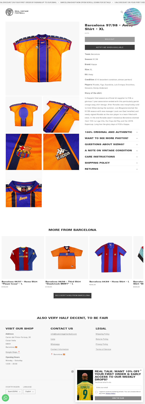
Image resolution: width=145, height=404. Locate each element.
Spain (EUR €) (13, 391)
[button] (121, 12)
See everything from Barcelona (72, 295)
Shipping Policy (103, 334)
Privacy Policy (102, 344)
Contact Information (60, 349)
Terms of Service (103, 349)
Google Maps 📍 (13, 352)
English (28, 391)
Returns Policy (102, 339)
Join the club (118, 398)
